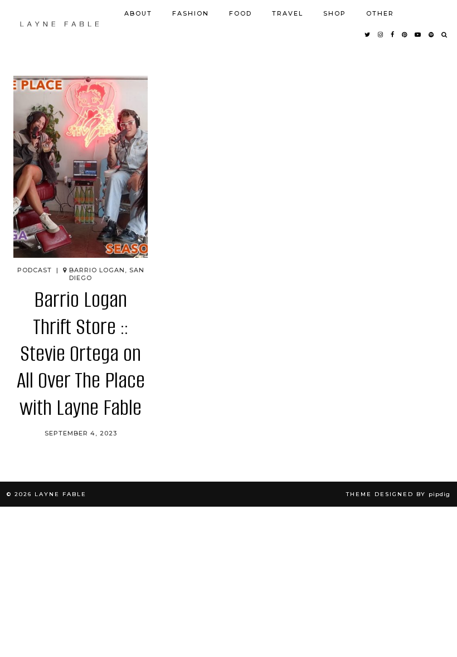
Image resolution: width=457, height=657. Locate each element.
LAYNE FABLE (60, 494)
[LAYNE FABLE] (60, 24)
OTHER (380, 13)
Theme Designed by (398, 494)
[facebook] (393, 34)
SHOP (334, 13)
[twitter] (367, 34)
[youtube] (418, 34)
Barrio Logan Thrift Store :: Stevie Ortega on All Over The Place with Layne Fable (81, 353)
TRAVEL (287, 13)
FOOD (240, 13)
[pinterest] (405, 34)
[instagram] (381, 34)
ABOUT (138, 13)
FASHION (190, 13)
